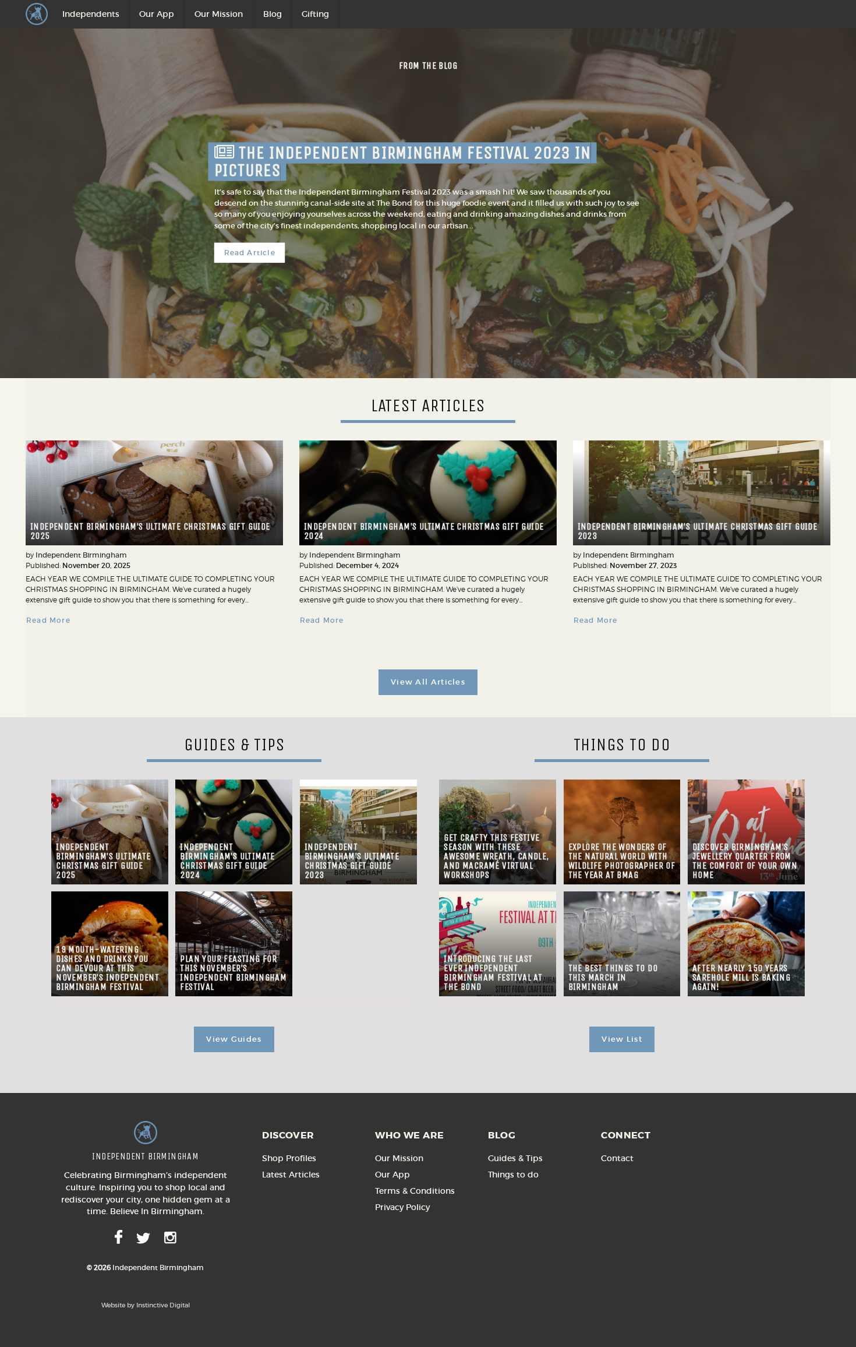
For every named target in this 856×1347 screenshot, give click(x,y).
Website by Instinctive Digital (145, 1305)
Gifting (315, 14)
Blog (272, 14)
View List (622, 1039)
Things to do (513, 1174)
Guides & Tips (515, 1158)
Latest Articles (291, 1174)
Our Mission (218, 14)
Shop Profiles (289, 1158)
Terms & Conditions (415, 1191)
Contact (617, 1158)
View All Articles (428, 682)
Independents (90, 14)
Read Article (249, 253)
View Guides (233, 1039)
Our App (156, 14)
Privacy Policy (402, 1207)
